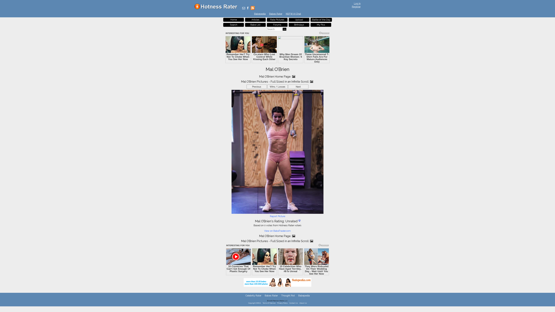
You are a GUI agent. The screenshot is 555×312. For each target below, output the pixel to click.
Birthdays (299, 24)
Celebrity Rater (253, 295)
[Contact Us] (244, 8)
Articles (255, 19)
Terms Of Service (269, 303)
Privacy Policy (282, 303)
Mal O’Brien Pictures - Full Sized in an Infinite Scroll (275, 81)
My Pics (321, 24)
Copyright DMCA (254, 303)
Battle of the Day (321, 19)
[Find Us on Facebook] (247, 8)
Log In (357, 3)
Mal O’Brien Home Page (275, 76)
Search (233, 24)
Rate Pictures (277, 19)
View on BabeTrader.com (277, 231)
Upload (299, 19)
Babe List (255, 24)
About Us (303, 303)
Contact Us (293, 303)
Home (233, 19)
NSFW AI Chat (293, 13)
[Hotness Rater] (216, 8)
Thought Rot (288, 295)
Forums (277, 24)
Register (356, 6)
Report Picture (277, 216)
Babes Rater (275, 13)
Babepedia (260, 13)
